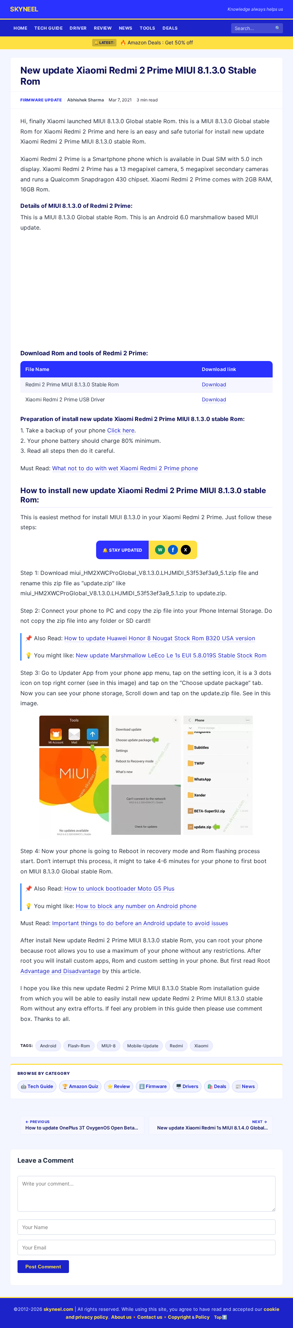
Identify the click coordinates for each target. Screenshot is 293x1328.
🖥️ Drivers (187, 1086)
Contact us (149, 1317)
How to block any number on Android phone (136, 905)
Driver (78, 28)
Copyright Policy (189, 1317)
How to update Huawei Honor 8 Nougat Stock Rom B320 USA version (159, 638)
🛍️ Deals (216, 1086)
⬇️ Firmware (153, 1086)
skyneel (24, 9)
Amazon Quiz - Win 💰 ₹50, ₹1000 (160, 44)
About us (121, 1317)
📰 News (245, 1086)
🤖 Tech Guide (37, 1086)
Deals (170, 28)
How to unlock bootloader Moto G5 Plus (119, 888)
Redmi (176, 1045)
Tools (147, 28)
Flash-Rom (79, 1045)
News (126, 28)
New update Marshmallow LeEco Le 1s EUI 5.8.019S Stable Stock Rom (171, 655)
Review (103, 28)
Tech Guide (48, 28)
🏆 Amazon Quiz (80, 1086)
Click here (120, 430)
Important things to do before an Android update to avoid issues (140, 923)
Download (214, 384)
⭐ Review (118, 1086)
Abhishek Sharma (85, 99)
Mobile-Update (142, 1045)
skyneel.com (58, 1309)
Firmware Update (41, 99)
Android (48, 1045)
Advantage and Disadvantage (60, 970)
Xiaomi (201, 1045)
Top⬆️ (220, 1317)
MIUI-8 (108, 1045)
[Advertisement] (146, 290)
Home (20, 28)
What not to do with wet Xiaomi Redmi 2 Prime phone (125, 468)
